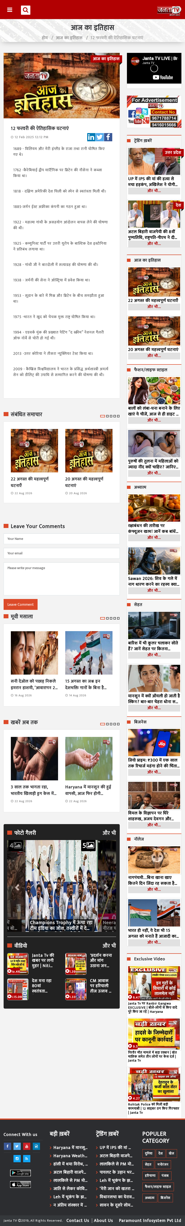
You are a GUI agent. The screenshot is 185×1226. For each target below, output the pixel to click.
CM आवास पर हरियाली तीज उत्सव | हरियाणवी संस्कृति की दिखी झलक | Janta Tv (101, 986)
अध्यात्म (140, 487)
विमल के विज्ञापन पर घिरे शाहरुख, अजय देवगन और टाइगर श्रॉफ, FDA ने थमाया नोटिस (150, 816)
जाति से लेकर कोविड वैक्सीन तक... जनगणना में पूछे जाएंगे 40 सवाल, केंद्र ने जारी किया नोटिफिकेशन (71, 1189)
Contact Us (77, 1221)
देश (161, 1153)
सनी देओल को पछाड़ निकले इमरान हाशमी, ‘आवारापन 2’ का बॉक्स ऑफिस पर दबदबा (34, 684)
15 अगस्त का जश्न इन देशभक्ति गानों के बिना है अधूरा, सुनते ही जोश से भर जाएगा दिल (86, 684)
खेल (171, 1153)
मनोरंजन (163, 1164)
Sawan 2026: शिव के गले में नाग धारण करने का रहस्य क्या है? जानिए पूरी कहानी (152, 581)
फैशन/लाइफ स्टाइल (150, 370)
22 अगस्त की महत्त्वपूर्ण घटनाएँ (30, 482)
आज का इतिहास (69, 38)
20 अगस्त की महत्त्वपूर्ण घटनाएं (84, 482)
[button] (16, 886)
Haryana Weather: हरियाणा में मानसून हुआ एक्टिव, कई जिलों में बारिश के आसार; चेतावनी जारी (71, 1156)
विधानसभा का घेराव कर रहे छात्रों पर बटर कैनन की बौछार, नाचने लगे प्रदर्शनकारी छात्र (117, 1197)
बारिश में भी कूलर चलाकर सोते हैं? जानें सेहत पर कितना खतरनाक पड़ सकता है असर (153, 646)
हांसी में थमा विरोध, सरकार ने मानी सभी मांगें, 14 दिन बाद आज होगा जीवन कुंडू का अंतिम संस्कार (71, 1164)
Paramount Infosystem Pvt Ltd (150, 1221)
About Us (103, 1221)
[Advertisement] (62, 1056)
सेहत (138, 605)
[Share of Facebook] (108, 137)
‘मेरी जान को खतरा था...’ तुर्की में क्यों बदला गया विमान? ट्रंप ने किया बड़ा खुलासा (117, 1189)
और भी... (154, 191)
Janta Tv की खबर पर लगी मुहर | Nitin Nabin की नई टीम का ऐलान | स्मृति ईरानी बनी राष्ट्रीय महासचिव (43, 961)
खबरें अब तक (24, 723)
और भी (109, 833)
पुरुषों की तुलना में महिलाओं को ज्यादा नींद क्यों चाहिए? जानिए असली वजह (153, 464)
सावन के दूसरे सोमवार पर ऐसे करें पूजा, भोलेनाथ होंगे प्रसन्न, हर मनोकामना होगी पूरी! (117, 1205)
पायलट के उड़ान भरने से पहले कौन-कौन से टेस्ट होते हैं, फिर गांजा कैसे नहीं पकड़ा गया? (117, 1172)
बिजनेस (140, 722)
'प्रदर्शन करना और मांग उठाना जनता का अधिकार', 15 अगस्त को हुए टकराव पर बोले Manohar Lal (101, 961)
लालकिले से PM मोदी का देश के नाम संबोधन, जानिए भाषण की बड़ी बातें (71, 1180)
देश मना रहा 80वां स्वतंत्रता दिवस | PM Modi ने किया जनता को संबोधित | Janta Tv (42, 986)
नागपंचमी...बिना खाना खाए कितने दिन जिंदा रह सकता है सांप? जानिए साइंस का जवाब (152, 880)
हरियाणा (150, 1175)
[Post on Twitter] (100, 137)
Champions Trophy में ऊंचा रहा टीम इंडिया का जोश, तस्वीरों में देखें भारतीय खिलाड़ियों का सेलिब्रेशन (61, 925)
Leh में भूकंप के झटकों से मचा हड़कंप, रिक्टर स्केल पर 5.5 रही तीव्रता (71, 1197)
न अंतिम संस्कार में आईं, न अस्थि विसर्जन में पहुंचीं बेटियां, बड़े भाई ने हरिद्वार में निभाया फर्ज (71, 1205)
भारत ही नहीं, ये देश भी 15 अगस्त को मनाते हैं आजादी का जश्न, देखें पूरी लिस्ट (152, 933)
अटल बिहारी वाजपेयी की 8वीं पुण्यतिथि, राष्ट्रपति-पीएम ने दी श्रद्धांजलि (151, 235)
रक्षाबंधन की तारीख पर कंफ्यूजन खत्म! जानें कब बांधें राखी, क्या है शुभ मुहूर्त (152, 529)
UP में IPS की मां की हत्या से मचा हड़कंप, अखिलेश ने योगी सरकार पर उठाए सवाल (151, 182)
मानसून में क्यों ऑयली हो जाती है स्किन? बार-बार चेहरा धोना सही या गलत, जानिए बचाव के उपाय (154, 699)
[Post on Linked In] (91, 137)
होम (45, 38)
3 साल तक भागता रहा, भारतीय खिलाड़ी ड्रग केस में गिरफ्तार (32, 790)
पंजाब (165, 1175)
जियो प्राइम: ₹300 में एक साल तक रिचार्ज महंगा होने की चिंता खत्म (153, 763)
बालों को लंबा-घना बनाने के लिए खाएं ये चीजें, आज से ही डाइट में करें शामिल (154, 411)
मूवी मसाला (22, 617)
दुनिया (148, 1153)
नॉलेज (139, 839)
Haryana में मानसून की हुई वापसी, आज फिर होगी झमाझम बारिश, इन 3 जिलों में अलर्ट (88, 790)
